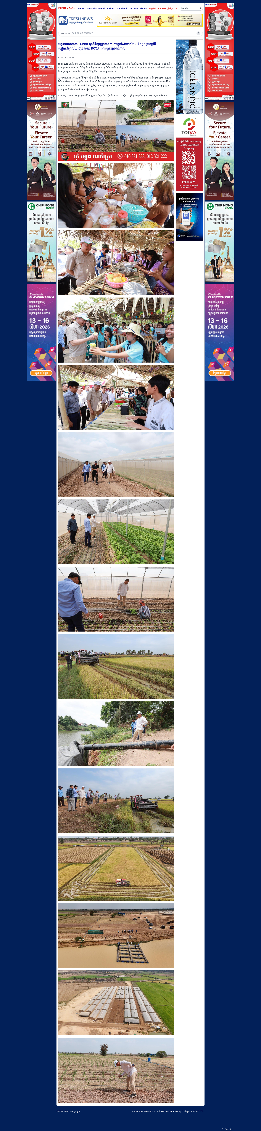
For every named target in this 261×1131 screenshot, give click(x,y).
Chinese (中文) (165, 8)
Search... (185, 8)
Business (111, 8)
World (101, 8)
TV (175, 8)
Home (81, 8)
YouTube (133, 8)
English (152, 8)
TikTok (143, 8)
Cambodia (91, 8)
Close (228, 1128)
